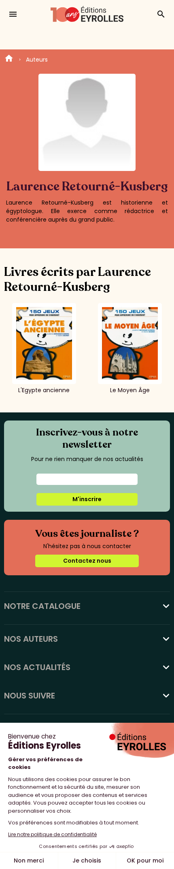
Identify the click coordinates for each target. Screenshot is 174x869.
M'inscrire (87, 499)
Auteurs (37, 60)
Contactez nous (87, 561)
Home (9, 59)
